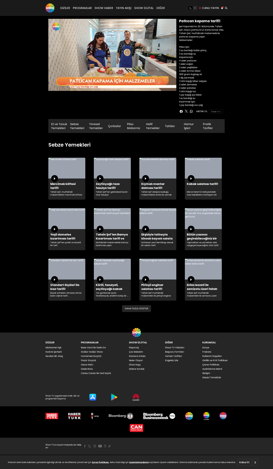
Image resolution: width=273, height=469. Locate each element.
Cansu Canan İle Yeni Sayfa (96, 373)
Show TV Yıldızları (174, 347)
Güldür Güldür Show (92, 351)
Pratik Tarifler (208, 126)
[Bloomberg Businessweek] (159, 416)
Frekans (206, 351)
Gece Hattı (87, 364)
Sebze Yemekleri (77, 126)
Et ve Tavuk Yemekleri (59, 126)
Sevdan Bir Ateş (54, 356)
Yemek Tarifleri (173, 356)
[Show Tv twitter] (186, 111)
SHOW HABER (104, 8)
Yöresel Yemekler (96, 126)
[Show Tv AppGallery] (135, 397)
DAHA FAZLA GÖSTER (136, 308)
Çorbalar (114, 126)
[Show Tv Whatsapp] (191, 111)
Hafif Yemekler (153, 126)
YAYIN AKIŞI (123, 8)
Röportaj (134, 347)
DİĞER (160, 8)
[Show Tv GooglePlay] (114, 397)
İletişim (206, 373)
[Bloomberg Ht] (121, 416)
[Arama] (226, 8)
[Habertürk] (52, 416)
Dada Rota (87, 369)
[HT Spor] (95, 416)
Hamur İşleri (189, 126)
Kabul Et (244, 462)
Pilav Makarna (133, 126)
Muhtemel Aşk (53, 347)
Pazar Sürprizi (88, 360)
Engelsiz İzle (171, 360)
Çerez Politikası (100, 462)
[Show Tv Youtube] (100, 446)
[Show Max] (224, 416)
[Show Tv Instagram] (94, 446)
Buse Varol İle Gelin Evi (93, 347)
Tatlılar (170, 126)
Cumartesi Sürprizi (91, 356)
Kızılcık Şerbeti (54, 351)
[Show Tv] (50, 8)
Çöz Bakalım (136, 351)
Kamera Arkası (137, 356)
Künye (205, 347)
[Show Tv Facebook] (84, 446)
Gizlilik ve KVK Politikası (215, 360)
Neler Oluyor (136, 360)
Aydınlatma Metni (139, 462)
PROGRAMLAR (82, 8)
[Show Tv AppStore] (92, 397)
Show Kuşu (135, 364)
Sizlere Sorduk (136, 369)
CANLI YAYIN (210, 8)
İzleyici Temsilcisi (211, 377)
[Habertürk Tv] (74, 416)
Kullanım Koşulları (212, 356)
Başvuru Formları (174, 351)
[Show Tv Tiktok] (109, 446)
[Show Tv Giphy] (105, 446)
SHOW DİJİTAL (144, 8)
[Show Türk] (206, 416)
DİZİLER (65, 8)
